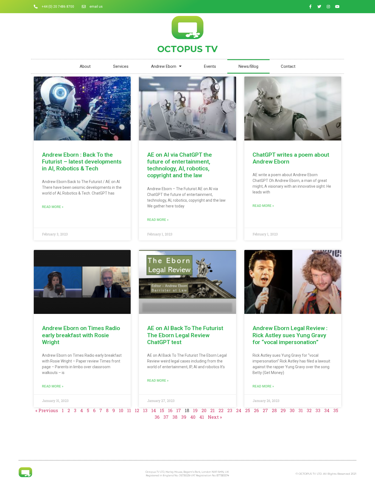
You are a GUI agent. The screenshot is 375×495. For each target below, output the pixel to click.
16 (170, 410)
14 (153, 410)
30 (292, 410)
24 (238, 410)
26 (256, 410)
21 (212, 410)
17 (178, 410)
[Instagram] (328, 6)
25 (247, 410)
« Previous (46, 410)
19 (195, 410)
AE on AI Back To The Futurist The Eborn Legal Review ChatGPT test (185, 335)
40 (192, 417)
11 (129, 410)
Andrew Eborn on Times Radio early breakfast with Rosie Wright (81, 335)
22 (221, 410)
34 (326, 410)
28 (274, 410)
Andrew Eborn (163, 66)
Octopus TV (187, 49)
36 (157, 417)
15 (162, 410)
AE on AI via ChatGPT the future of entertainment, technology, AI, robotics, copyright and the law (179, 165)
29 (283, 410)
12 (137, 410)
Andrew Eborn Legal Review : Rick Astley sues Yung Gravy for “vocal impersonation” (290, 335)
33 (317, 410)
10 (121, 410)
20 (204, 410)
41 (201, 417)
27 (265, 410)
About (85, 66)
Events (210, 66)
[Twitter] (319, 6)
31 (300, 410)
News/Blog (248, 66)
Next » (215, 417)
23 (229, 410)
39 (183, 417)
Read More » (52, 207)
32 (309, 410)
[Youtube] (337, 6)
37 (166, 417)
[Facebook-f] (310, 6)
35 (335, 410)
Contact (288, 66)
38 (174, 417)
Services (120, 66)
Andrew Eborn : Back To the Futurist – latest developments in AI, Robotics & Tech (82, 161)
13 (145, 410)
